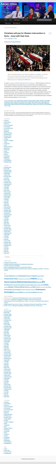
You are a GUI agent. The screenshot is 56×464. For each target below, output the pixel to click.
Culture (33, 278)
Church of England (8, 125)
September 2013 (7, 214)
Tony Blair (26, 292)
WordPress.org (7, 453)
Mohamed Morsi (7, 104)
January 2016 (7, 181)
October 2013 (7, 213)
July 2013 (6, 218)
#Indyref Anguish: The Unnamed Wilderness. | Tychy (16, 301)
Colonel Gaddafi (31, 101)
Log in (5, 448)
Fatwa (45, 101)
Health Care (24, 285)
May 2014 (6, 202)
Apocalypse (47, 100)
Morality (30, 287)
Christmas (6, 123)
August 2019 (7, 173)
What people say (16, 23)
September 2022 (7, 172)
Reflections (6, 157)
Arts (5, 276)
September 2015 (7, 184)
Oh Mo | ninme (7, 305)
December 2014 (7, 195)
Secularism (33, 289)
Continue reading (22, 97)
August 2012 (7, 234)
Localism (6, 287)
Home (6, 20)
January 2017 (7, 175)
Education (6, 131)
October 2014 (7, 196)
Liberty (45, 285)
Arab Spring (6, 101)
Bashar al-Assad (20, 101)
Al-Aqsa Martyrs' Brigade (22, 100)
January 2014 (7, 208)
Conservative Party (8, 128)
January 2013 (7, 227)
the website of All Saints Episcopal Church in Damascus (22, 83)
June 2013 (6, 219)
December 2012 (7, 228)
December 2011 (7, 242)
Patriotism (37, 287)
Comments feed (7, 451)
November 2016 (7, 176)
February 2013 (7, 225)
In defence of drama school (10, 262)
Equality (39, 282)
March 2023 (6, 169)
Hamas (12, 103)
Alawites (34, 100)
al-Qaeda (30, 100)
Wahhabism (49, 104)
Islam (35, 103)
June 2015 (6, 187)
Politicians (6, 152)
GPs (19, 285)
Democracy (6, 130)
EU (43, 281)
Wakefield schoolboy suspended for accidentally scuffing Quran (18, 264)
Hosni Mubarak (22, 103)
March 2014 (6, 205)
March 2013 (6, 224)
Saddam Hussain (29, 104)
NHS (33, 287)
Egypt (42, 101)
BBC (8, 276)
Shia (38, 104)
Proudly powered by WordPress (28, 459)
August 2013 (7, 216)
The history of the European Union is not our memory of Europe (26, 298)
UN (45, 104)
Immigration (7, 143)
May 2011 (6, 250)
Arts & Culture (7, 122)
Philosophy (6, 149)
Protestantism (8, 289)
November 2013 (7, 211)
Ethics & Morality (8, 133)
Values (41, 292)
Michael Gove (24, 287)
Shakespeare (7, 159)
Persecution (10, 100)
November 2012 (7, 230)
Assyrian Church (13, 101)
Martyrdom (41, 103)
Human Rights (28, 103)
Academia (6, 120)
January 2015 (7, 193)
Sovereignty (9, 292)
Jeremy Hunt (40, 285)
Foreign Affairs (7, 137)
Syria (43, 104)
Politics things (25, 20)
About (10, 20)
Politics (6, 154)
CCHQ (16, 276)
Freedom (6, 139)
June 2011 (6, 248)
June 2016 (6, 178)
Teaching (16, 292)
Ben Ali (26, 101)
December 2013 (7, 210)
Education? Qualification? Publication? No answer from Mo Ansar (26, 299)
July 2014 (6, 199)
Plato (46, 287)
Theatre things (8, 23)
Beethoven (12, 276)
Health (5, 142)
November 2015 (7, 182)
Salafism (35, 104)
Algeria (37, 100)
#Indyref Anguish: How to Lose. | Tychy (13, 304)
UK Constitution (7, 160)
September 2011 (7, 245)
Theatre (21, 292)
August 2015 (7, 185)
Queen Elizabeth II (17, 289)
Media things (17, 20)
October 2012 (7, 231)
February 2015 (7, 191)
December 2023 (7, 167)
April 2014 (6, 204)
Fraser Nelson (7, 103)
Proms (49, 287)
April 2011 (6, 251)
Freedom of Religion (8, 140)
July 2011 (6, 247)
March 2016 (6, 179)
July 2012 (6, 236)
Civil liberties (7, 126)
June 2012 (6, 237)
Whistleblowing (7, 162)
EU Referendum (7, 134)
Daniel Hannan (40, 278)
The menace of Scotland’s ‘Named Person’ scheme (35, 304)
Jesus (37, 103)
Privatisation (7, 156)
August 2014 (7, 198)
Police (5, 151)
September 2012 (7, 233)
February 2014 (7, 207)
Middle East (46, 103)
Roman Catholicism (26, 289)
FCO (48, 101)
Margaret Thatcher (8, 146)
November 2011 (7, 244)
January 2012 (7, 240)
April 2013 (6, 222)
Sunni (41, 104)
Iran (32, 103)
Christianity (22, 276)
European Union (8, 136)
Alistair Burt (42, 100)
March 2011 (6, 253)
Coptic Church (38, 101)
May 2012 (6, 239)
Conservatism (40, 276)
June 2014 (6, 201)
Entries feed (7, 450)
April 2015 (6, 188)
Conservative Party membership (24, 278)
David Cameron (10, 282)
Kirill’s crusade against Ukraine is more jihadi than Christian (18, 267)
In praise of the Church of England (12, 265)
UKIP (38, 292)
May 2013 (6, 221)
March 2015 (6, 190)
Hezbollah (16, 103)
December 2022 (7, 170)
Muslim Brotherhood (15, 104)
